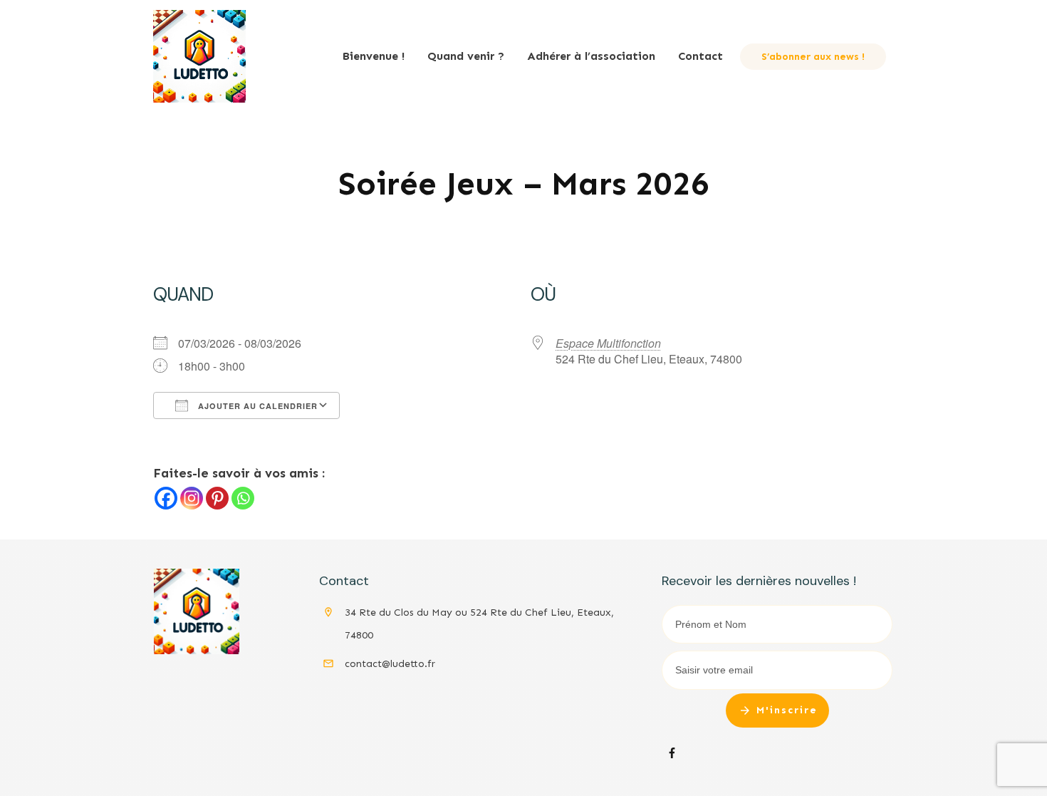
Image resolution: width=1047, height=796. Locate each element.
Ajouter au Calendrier (256, 405)
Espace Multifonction (608, 343)
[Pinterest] (217, 498)
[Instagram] (191, 498)
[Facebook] (166, 498)
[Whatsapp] (242, 498)
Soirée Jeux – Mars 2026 (523, 183)
